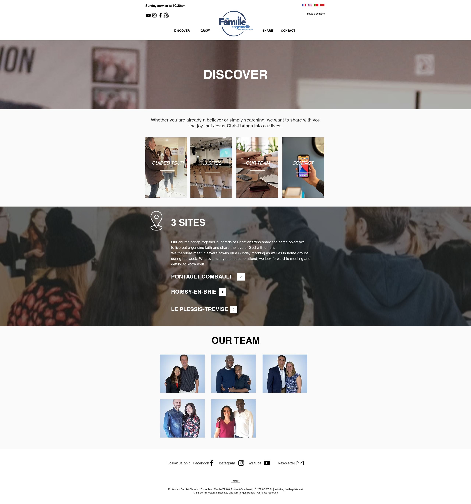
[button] (316, 14)
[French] (304, 5)
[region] (167, 170)
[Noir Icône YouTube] (267, 463)
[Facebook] (160, 15)
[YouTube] (148, 15)
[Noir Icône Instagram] (241, 463)
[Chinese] (322, 5)
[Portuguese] (316, 5)
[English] (310, 5)
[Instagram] (154, 15)
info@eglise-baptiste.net (289, 489)
